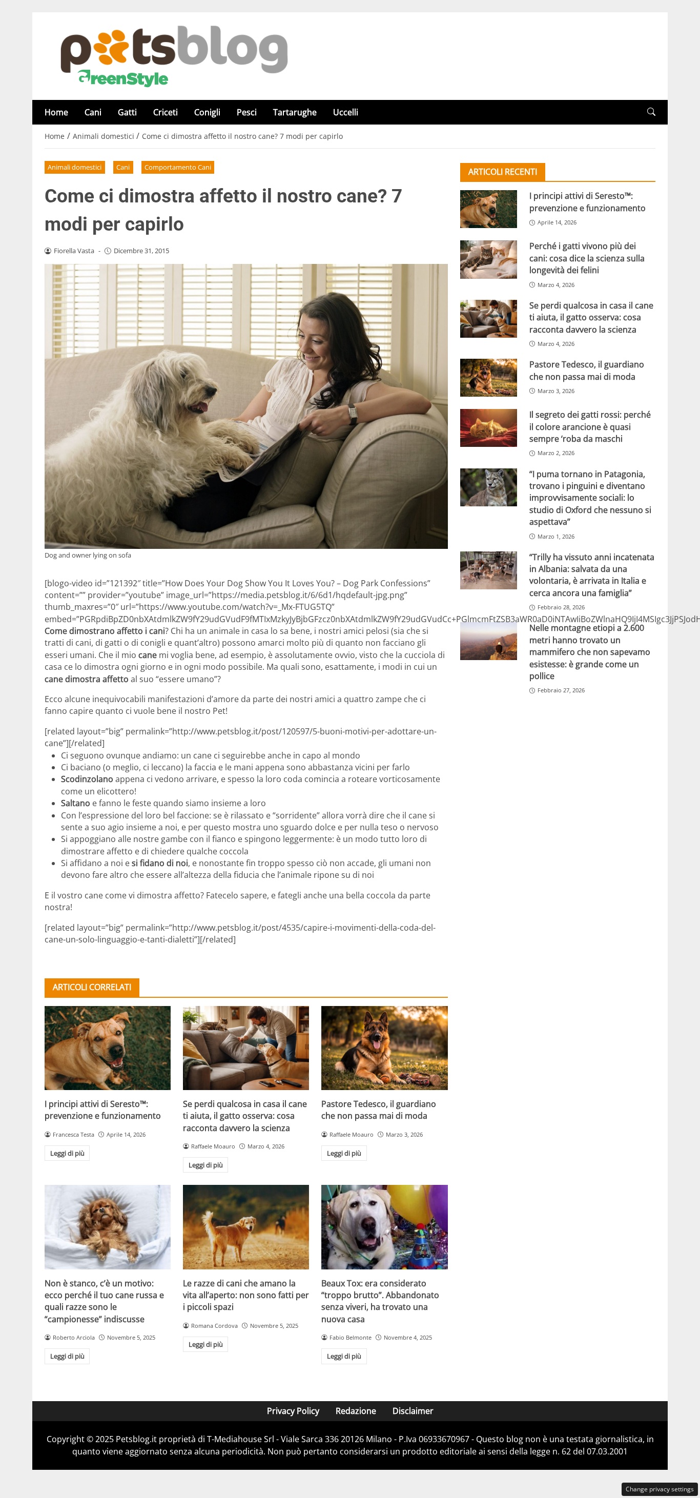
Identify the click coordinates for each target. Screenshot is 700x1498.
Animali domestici (74, 167)
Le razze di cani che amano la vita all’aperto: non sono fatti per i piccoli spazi (246, 1295)
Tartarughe (295, 112)
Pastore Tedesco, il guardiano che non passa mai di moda (378, 1109)
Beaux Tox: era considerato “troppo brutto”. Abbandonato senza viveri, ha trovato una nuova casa (380, 1301)
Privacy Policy (293, 1411)
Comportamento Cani (178, 167)
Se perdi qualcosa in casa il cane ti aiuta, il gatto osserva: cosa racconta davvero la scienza (245, 1116)
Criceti (165, 112)
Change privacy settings (660, 1489)
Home (56, 112)
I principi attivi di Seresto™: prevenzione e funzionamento (103, 1109)
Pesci (247, 112)
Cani (93, 112)
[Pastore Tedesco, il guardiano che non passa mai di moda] (384, 1048)
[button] (651, 112)
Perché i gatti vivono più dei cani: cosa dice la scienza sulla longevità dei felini (587, 258)
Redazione (356, 1411)
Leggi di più (67, 1153)
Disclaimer (413, 1411)
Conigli (207, 112)
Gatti (127, 112)
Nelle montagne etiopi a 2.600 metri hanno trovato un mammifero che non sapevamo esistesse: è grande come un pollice (589, 652)
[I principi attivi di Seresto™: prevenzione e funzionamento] (108, 1048)
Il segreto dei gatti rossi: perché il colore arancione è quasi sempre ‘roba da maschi (590, 426)
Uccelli (345, 112)
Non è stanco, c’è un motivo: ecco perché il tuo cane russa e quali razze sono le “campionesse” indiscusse (104, 1301)
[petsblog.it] (173, 55)
